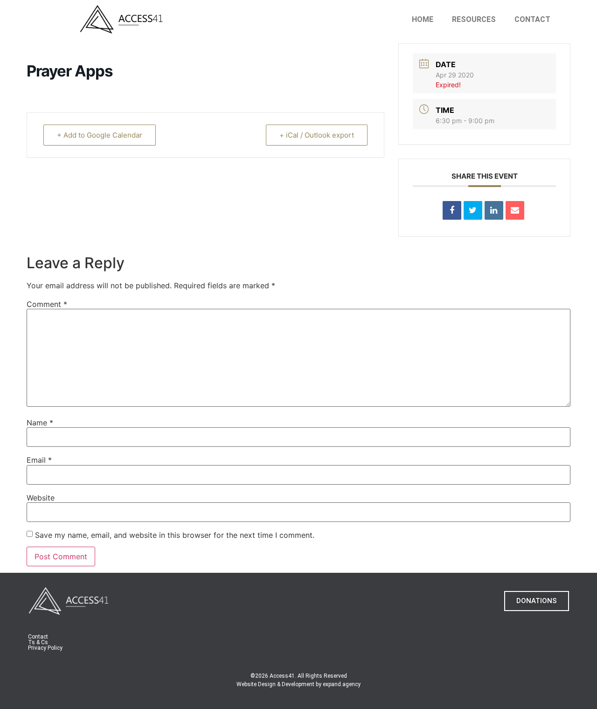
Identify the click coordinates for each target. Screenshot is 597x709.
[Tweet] (473, 210)
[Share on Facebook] (452, 210)
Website (41, 497)
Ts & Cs (38, 642)
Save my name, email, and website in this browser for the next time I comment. (174, 535)
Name (40, 422)
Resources (474, 19)
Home (422, 19)
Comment (47, 304)
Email (39, 460)
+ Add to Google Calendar (99, 135)
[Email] (515, 210)
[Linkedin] (494, 210)
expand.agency (342, 684)
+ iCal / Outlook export (316, 135)
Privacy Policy (45, 648)
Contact (532, 19)
